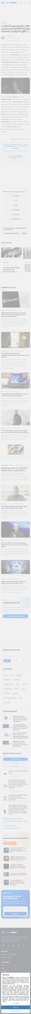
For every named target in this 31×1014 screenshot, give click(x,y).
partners (11, 977)
